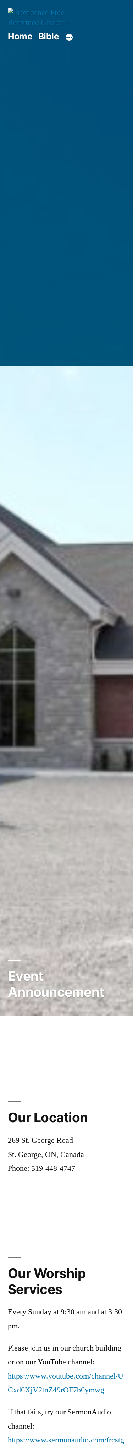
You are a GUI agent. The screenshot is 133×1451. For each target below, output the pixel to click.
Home (20, 36)
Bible (48, 36)
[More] (69, 37)
